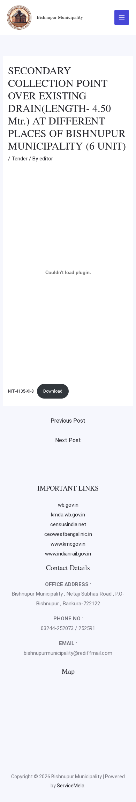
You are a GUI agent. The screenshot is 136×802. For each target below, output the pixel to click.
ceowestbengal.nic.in (68, 534)
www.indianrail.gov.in (68, 554)
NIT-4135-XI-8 (21, 391)
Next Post (68, 440)
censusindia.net (68, 524)
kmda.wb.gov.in (68, 515)
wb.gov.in (68, 505)
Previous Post (68, 420)
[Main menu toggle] (121, 17)
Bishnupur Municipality (60, 17)
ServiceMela (70, 785)
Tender (20, 159)
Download (52, 391)
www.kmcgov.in (68, 544)
